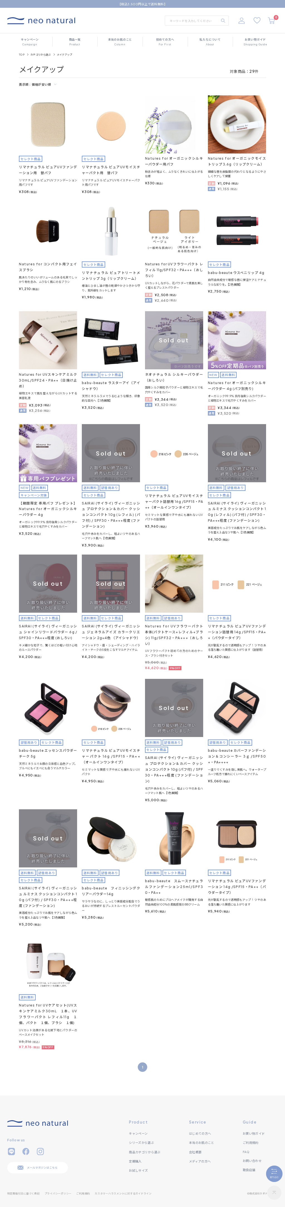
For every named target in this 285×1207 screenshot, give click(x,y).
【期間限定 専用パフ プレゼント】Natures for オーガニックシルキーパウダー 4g (48, 509)
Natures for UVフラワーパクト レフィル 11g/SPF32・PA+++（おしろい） (174, 270)
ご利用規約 (251, 1142)
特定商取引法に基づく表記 (23, 1193)
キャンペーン (30, 42)
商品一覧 (75, 42)
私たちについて (210, 42)
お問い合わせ (252, 1161)
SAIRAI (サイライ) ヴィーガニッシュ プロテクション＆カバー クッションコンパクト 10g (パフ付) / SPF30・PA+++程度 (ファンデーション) (174, 769)
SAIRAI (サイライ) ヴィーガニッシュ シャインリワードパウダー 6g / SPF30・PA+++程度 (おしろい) (48, 632)
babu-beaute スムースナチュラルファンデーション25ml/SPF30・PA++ (174, 887)
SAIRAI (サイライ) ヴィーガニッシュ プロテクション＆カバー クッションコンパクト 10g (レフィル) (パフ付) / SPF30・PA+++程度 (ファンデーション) (111, 515)
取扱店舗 (249, 1170)
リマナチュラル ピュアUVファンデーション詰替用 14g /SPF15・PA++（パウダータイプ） (237, 632)
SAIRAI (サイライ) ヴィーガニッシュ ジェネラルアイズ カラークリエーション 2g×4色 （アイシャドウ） (111, 632)
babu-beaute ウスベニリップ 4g (236, 273)
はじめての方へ (200, 1133)
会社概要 (195, 1152)
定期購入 (135, 1161)
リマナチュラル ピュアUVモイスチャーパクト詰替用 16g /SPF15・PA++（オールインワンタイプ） (174, 501)
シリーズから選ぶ (141, 1142)
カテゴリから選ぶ (40, 54)
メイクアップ (64, 54)
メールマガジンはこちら (42, 1167)
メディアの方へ (200, 1161)
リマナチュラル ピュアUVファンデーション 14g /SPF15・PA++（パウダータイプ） (237, 887)
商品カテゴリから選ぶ (144, 1152)
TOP (21, 54)
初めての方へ (165, 42)
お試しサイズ (138, 1170)
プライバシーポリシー (58, 1193)
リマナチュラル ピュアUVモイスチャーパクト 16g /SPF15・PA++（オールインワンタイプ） (111, 756)
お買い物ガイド (255, 42)
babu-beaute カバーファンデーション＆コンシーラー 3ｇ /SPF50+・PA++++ (237, 756)
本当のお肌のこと (120, 42)
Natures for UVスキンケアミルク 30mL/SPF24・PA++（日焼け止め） (48, 380)
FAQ (246, 1152)
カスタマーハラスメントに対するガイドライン (123, 1193)
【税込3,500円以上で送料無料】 (142, 4)
